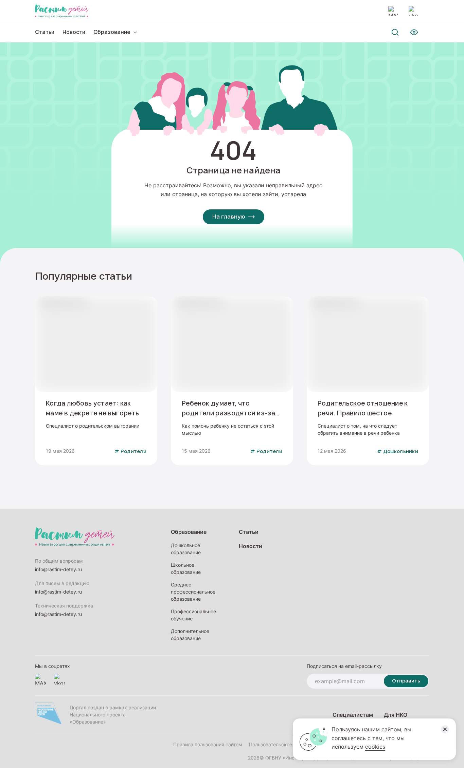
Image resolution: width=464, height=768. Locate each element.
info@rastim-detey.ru (58, 569)
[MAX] (393, 11)
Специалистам (353, 714)
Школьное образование (186, 568)
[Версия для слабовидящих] (414, 32)
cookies (375, 746)
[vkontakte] (413, 11)
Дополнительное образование (190, 634)
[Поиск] (395, 32)
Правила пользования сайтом (207, 744)
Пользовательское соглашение (285, 744)
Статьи (44, 32)
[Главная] (61, 11)
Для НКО (395, 714)
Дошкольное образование (186, 549)
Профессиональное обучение (193, 615)
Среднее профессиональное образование (193, 591)
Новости (74, 32)
